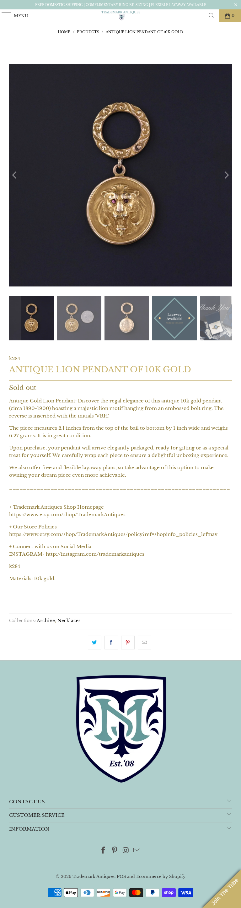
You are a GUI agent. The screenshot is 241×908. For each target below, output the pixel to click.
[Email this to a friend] (144, 642)
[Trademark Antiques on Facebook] (103, 851)
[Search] (211, 15)
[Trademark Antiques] (120, 15)
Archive (46, 620)
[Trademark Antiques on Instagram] (126, 851)
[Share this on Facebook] (111, 642)
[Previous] (15, 175)
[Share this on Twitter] (94, 642)
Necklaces (68, 620)
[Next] (226, 175)
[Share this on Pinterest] (128, 642)
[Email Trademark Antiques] (137, 851)
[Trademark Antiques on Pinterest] (114, 851)
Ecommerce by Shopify (160, 876)
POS (121, 876)
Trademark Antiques (93, 876)
